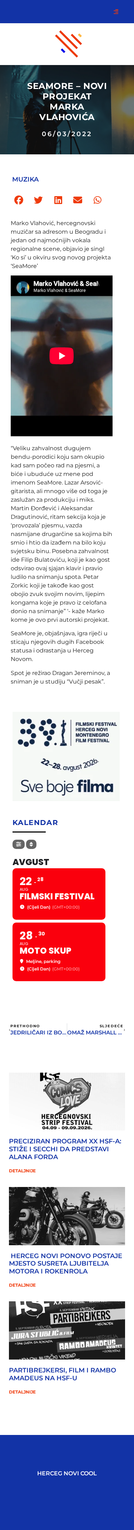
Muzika (25, 179)
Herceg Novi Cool (67, 1473)
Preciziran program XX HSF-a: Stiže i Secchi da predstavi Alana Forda (65, 1149)
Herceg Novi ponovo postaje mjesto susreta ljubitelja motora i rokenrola (65, 1263)
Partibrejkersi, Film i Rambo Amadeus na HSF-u (62, 1374)
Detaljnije (22, 1170)
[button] (19, 200)
